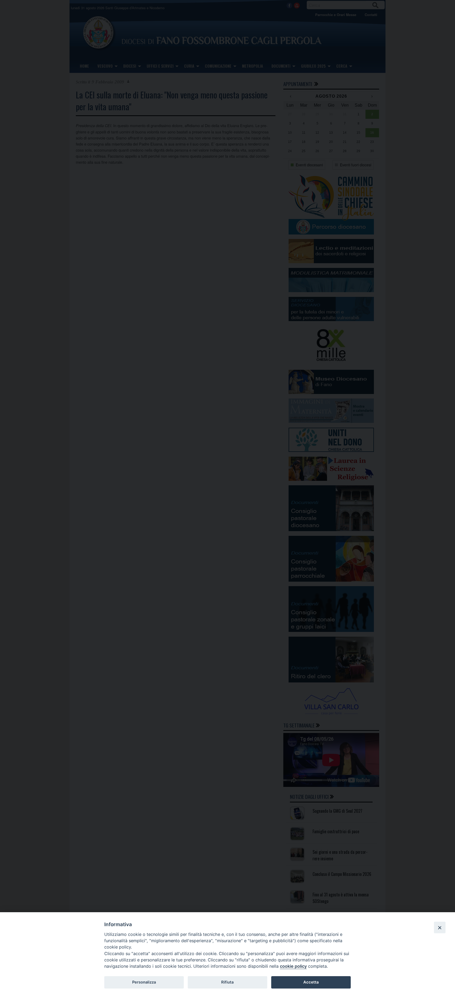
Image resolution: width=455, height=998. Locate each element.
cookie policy (293, 966)
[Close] (440, 927)
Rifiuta (227, 982)
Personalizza (144, 982)
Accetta (311, 982)
